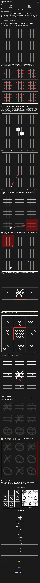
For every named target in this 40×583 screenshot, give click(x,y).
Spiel (25, 483)
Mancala (20, 540)
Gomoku (20, 529)
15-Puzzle (20, 537)
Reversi (19, 534)
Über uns (20, 554)
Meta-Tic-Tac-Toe (20, 526)
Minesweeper (20, 543)
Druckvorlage (20, 551)
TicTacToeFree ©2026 (20, 521)
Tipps (20, 545)
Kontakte (20, 556)
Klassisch (20, 523)
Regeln (19, 548)
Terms (20, 570)
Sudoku (20, 532)
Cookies (19, 567)
